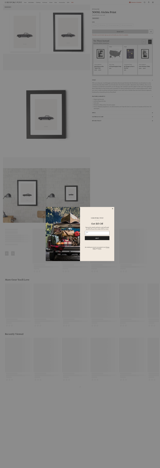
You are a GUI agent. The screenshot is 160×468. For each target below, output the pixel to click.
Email (87, 232)
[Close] (112, 208)
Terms (99, 248)
